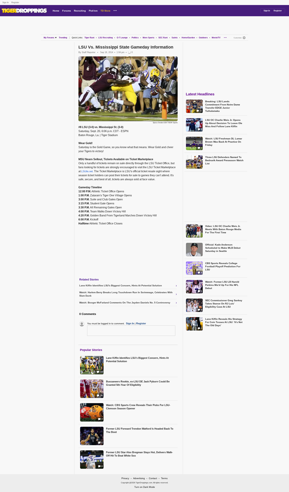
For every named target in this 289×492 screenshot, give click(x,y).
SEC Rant (163, 37)
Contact (153, 478)
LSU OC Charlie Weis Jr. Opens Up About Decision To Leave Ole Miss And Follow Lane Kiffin (223, 123)
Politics (135, 37)
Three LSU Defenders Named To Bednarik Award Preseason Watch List (224, 160)
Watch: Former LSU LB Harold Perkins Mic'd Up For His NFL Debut (222, 285)
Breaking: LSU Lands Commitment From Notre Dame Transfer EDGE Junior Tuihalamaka (222, 106)
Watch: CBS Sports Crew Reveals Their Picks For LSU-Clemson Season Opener (138, 407)
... (115, 10)
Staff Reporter (88, 52)
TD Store (105, 11)
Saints (175, 37)
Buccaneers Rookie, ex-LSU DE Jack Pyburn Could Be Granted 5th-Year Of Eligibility (138, 383)
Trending (63, 37)
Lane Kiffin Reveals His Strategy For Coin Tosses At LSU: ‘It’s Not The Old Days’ (224, 322)
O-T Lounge (122, 37)
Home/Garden (188, 37)
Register (15, 2)
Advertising (139, 478)
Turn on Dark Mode (144, 487)
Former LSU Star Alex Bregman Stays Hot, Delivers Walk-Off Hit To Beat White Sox (139, 454)
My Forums (49, 37)
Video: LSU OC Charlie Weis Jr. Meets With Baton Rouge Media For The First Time (223, 229)
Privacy (125, 478)
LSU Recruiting (105, 37)
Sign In (5, 2)
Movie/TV (216, 37)
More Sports (148, 37)
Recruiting (80, 11)
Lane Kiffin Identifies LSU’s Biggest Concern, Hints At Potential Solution (137, 359)
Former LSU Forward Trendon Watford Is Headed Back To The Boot (139, 430)
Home (56, 11)
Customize (238, 38)
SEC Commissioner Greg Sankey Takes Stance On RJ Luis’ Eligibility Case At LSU (223, 303)
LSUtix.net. (87, 171)
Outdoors (203, 37)
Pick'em (93, 11)
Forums (66, 11)
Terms (164, 478)
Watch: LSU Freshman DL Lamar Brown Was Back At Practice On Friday (223, 141)
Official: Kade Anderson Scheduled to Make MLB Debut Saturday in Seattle (222, 247)
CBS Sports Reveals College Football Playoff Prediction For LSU (222, 266)
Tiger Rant (89, 37)
